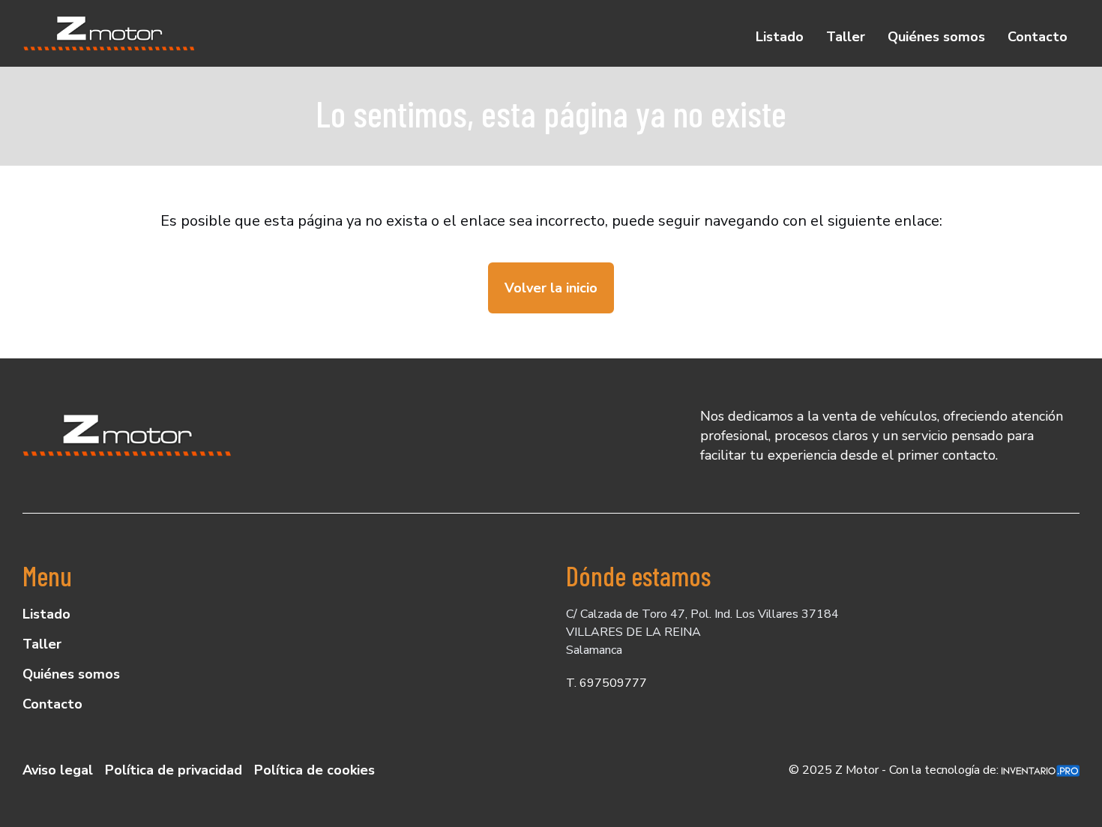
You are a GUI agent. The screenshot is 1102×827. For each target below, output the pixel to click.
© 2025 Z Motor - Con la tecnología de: (895, 770)
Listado (780, 37)
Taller (845, 37)
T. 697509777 (606, 683)
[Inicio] (109, 33)
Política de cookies (314, 770)
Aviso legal (57, 770)
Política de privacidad (173, 770)
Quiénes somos (936, 37)
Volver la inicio (551, 288)
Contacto (1038, 37)
